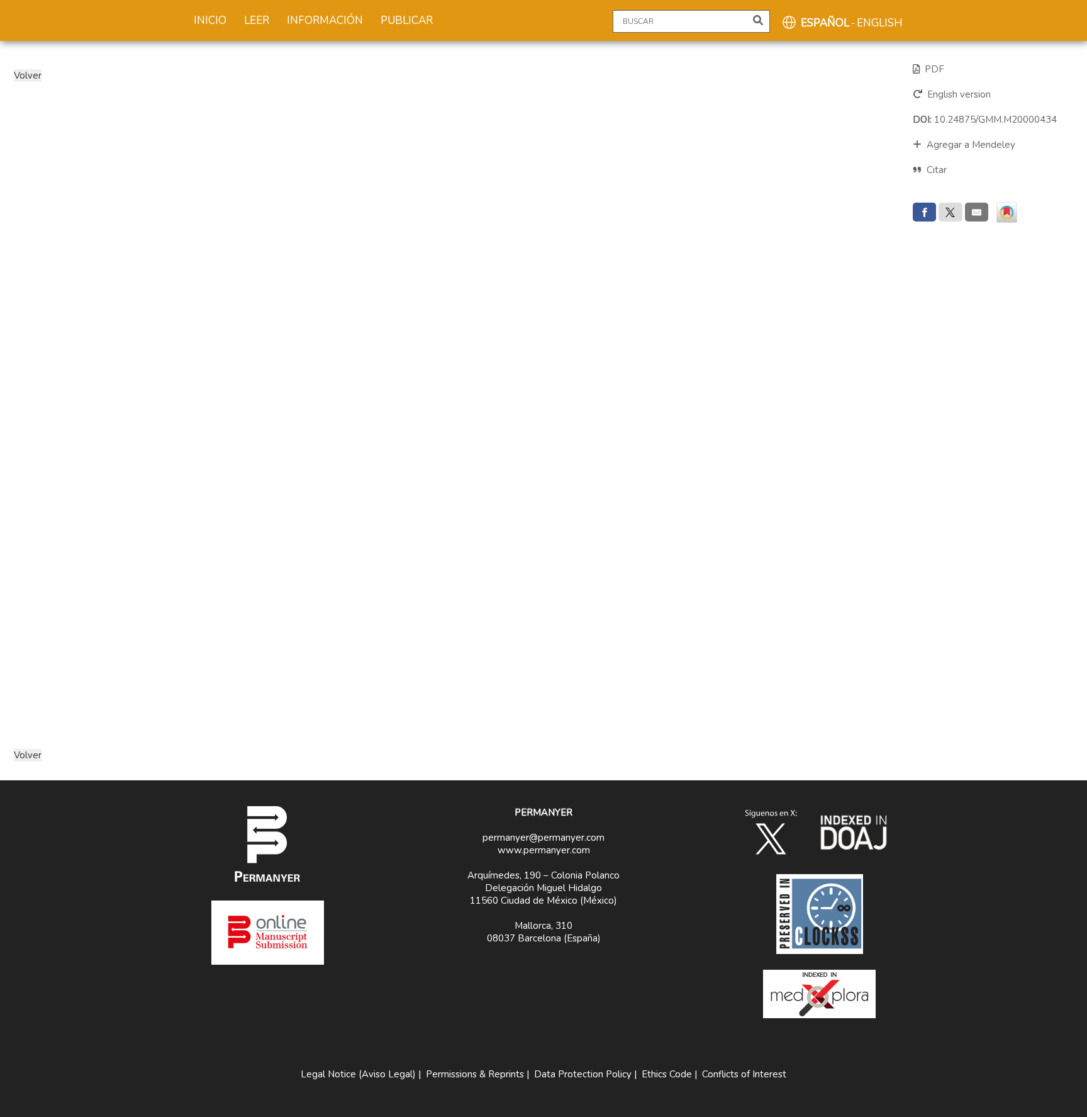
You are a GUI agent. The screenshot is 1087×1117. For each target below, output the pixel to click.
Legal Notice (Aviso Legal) (358, 1074)
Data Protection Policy (583, 1074)
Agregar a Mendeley (968, 144)
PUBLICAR (407, 20)
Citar (937, 170)
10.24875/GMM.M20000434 (985, 119)
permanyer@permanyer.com (543, 837)
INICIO (210, 20)
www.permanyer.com (544, 850)
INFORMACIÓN (325, 20)
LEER (256, 20)
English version (956, 94)
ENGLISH (880, 23)
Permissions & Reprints (475, 1074)
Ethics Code (667, 1074)
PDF (932, 69)
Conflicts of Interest (744, 1074)
